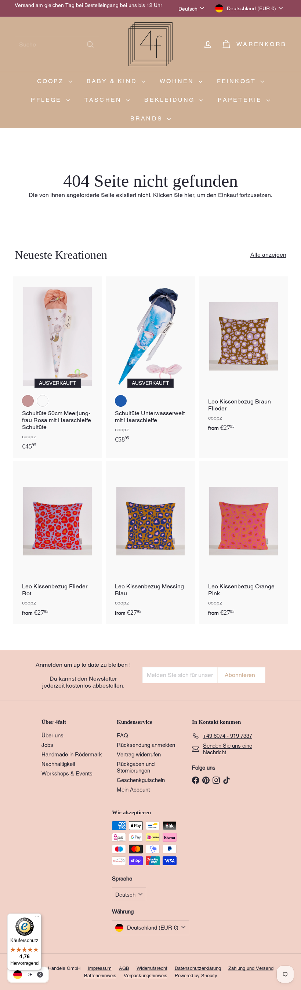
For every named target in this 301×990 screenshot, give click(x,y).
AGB (124, 968)
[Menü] (37, 917)
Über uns (52, 735)
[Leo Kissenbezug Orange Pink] (243, 542)
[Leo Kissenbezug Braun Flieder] (243, 357)
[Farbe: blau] (121, 401)
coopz (51, 81)
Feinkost (238, 81)
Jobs (47, 745)
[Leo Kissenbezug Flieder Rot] (57, 542)
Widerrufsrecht (152, 968)
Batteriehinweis (100, 975)
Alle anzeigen (268, 254)
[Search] (90, 44)
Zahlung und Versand (250, 968)
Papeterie (241, 99)
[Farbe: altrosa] (28, 401)
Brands (147, 118)
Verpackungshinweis (145, 975)
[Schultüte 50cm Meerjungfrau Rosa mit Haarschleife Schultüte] (57, 367)
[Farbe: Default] (42, 401)
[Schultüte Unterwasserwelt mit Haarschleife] (150, 363)
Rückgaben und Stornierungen (136, 767)
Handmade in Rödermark (71, 754)
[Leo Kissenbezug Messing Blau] (150, 542)
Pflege (47, 99)
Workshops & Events (67, 773)
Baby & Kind (113, 81)
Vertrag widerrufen (139, 754)
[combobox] (57, 44)
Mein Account (133, 789)
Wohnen (178, 81)
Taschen (104, 99)
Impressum (100, 968)
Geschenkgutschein (141, 780)
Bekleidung (170, 99)
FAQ (122, 735)
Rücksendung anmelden (146, 745)
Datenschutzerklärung (198, 968)
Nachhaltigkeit (58, 764)
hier (189, 194)
